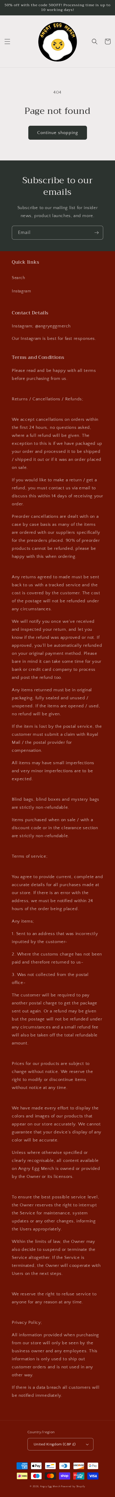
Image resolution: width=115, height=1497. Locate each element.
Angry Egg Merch (50, 1486)
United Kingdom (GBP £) (55, 1444)
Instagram (21, 291)
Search (18, 277)
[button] (7, 41)
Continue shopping (57, 132)
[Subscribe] (96, 233)
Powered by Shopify (73, 1486)
